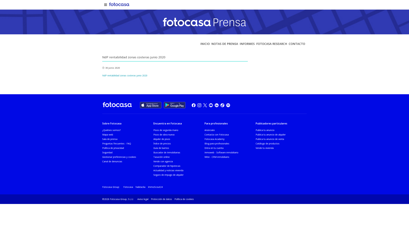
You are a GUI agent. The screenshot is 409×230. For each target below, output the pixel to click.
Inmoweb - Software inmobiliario (221, 152)
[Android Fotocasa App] (174, 105)
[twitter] (205, 105)
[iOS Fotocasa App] (150, 105)
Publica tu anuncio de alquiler (271, 134)
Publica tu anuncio (265, 130)
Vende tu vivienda (265, 148)
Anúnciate (209, 130)
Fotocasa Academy (214, 139)
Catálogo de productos (267, 143)
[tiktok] (222, 105)
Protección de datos (161, 199)
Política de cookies (184, 199)
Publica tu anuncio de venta (270, 139)
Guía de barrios (161, 148)
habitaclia (140, 186)
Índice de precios (162, 143)
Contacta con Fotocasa (216, 134)
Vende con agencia (163, 161)
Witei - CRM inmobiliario (216, 156)
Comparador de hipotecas (166, 165)
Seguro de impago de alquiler (168, 174)
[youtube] (211, 105)
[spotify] (228, 105)
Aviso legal (142, 199)
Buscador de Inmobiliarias (166, 152)
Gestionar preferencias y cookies (119, 156)
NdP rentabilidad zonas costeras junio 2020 (124, 75)
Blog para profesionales (216, 143)
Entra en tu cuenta (214, 148)
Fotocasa (128, 186)
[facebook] (194, 105)
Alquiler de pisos (161, 139)
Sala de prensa (109, 139)
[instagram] (199, 105)
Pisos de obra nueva (163, 134)
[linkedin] (217, 105)
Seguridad (107, 152)
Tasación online (161, 156)
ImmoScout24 (155, 186)
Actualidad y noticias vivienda (168, 170)
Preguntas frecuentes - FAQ (116, 143)
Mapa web (107, 134)
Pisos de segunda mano (165, 130)
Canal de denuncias (112, 161)
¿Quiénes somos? (111, 130)
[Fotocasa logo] (117, 105)
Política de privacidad (113, 148)
